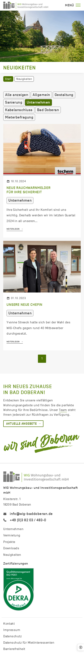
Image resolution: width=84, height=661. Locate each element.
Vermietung (11, 535)
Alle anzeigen (16, 95)
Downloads (11, 548)
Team (63, 410)
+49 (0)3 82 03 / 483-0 (28, 520)
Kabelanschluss (19, 110)
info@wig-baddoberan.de (31, 513)
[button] (80, 647)
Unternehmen (38, 102)
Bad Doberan (48, 110)
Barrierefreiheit (14, 649)
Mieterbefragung (19, 117)
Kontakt (9, 623)
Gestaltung (64, 95)
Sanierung (13, 102)
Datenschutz (12, 636)
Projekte (9, 542)
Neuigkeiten (12, 555)
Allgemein (41, 95)
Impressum (11, 630)
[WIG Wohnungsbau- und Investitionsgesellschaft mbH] (25, 5)
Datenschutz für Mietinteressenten (28, 642)
